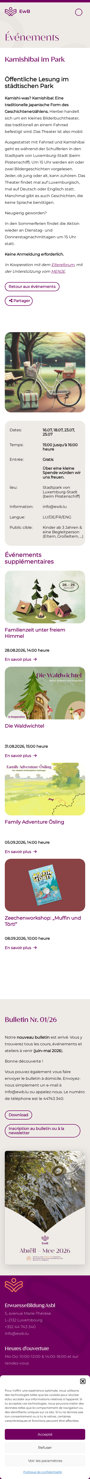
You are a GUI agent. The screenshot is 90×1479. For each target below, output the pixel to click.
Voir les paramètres (45, 1460)
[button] (82, 1381)
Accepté (45, 1434)
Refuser (45, 1447)
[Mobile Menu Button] (78, 12)
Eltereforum (62, 264)
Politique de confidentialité (42, 1472)
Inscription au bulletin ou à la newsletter (36, 1130)
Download (18, 1114)
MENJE (58, 271)
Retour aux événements (32, 286)
